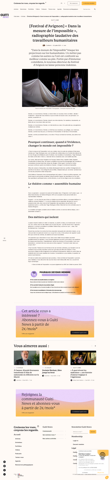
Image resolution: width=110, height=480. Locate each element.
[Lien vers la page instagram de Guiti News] (4, 462)
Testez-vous (51, 9)
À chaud (20, 367)
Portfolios (31, 9)
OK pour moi (100, 472)
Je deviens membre (88, 3)
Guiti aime (16, 16)
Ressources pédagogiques (70, 9)
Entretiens (23, 9)
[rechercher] (95, 9)
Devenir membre (78, 444)
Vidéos (38, 9)
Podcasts (44, 9)
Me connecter (74, 3)
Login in (75, 440)
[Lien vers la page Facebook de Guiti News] (4, 470)
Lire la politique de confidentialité (88, 467)
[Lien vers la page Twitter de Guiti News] (4, 466)
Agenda (59, 9)
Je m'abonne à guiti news (79, 332)
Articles (16, 9)
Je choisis (85, 472)
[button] (107, 477)
